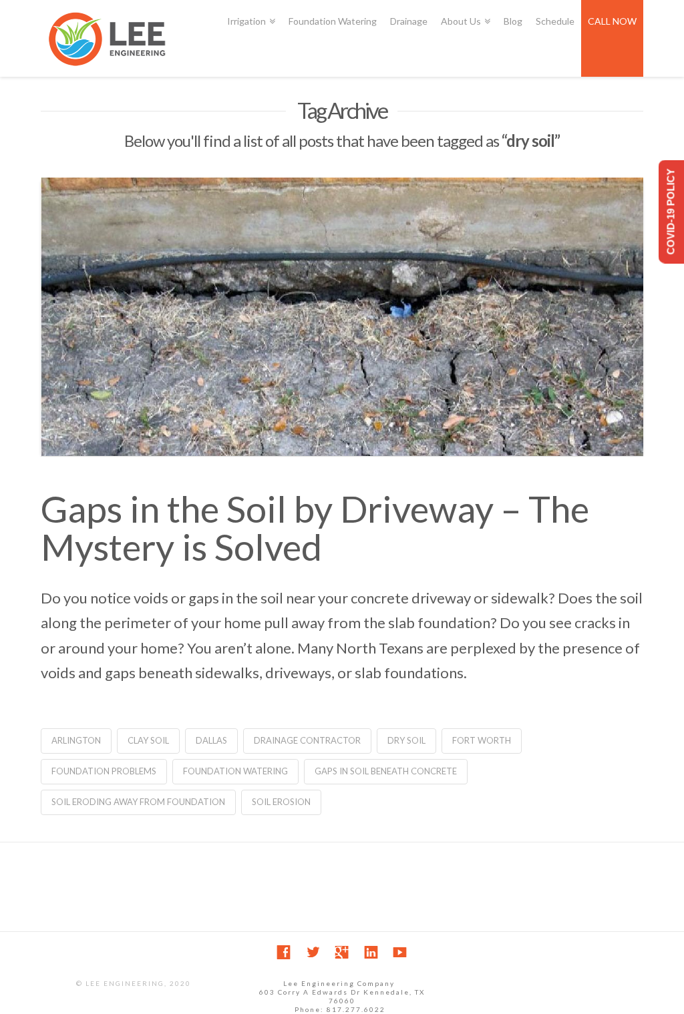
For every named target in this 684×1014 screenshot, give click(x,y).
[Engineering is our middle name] (107, 38)
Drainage (409, 21)
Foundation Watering (333, 21)
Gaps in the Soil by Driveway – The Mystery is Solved (315, 528)
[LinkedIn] (371, 952)
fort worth (481, 740)
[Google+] (342, 952)
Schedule (555, 21)
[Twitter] (313, 952)
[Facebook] (284, 952)
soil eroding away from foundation (138, 801)
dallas (211, 740)
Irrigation (248, 13)
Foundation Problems (103, 771)
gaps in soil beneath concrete (386, 771)
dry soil (406, 740)
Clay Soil (148, 740)
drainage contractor (307, 740)
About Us (463, 13)
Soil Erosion (281, 801)
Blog (513, 21)
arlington (76, 740)
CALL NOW (612, 21)
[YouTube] (400, 952)
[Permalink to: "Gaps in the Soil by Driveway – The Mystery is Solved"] (342, 317)
